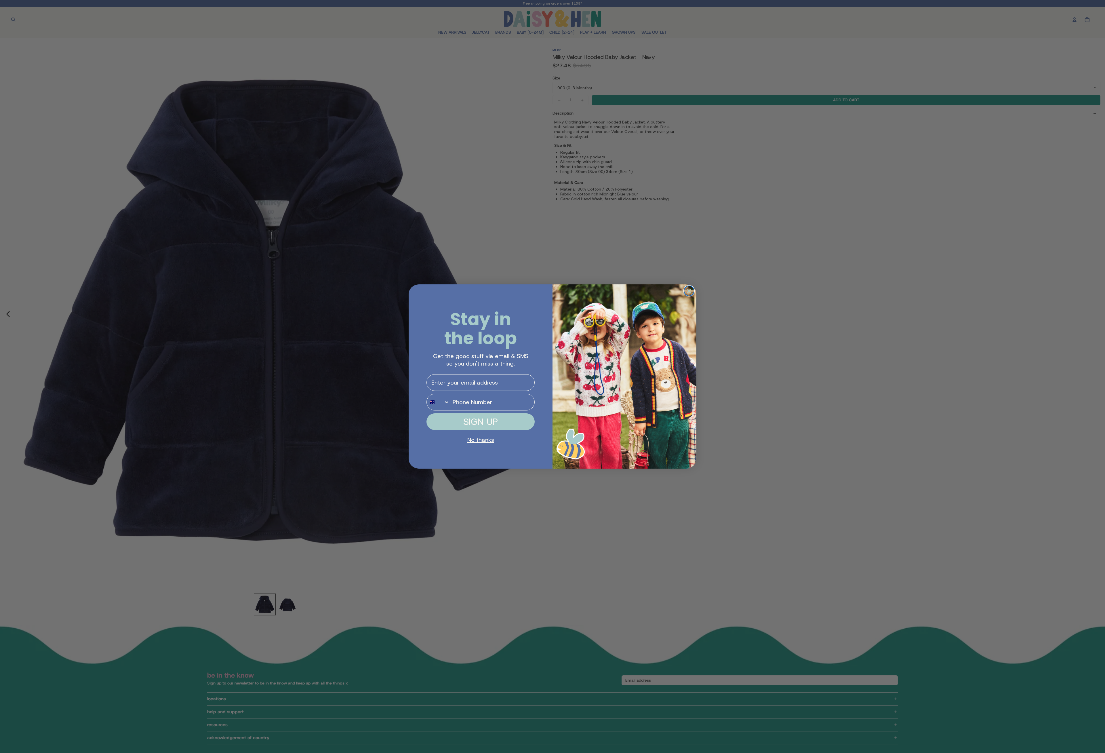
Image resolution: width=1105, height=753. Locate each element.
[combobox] (438, 402)
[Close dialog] (689, 291)
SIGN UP (480, 422)
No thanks (480, 439)
